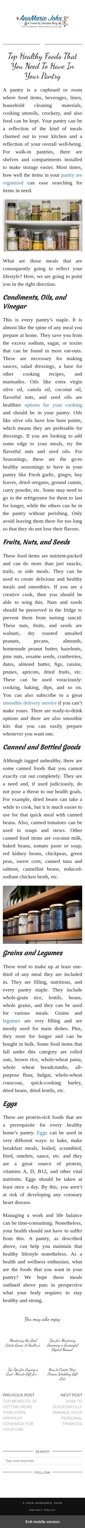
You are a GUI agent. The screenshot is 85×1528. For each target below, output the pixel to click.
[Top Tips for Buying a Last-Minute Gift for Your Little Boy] (22, 1360)
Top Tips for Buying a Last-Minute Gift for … (22, 1372)
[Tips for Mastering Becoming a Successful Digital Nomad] (62, 1331)
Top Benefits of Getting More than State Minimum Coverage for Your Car (20, 1412)
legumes (11, 1021)
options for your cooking (53, 405)
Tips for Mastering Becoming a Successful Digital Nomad (62, 1345)
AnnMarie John (48, 1503)
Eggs (42, 1133)
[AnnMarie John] (42, 21)
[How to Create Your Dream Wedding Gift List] (62, 1360)
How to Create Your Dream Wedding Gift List (62, 1374)
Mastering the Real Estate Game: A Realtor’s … (22, 1345)
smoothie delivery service (30, 703)
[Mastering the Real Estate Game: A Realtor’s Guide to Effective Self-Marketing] (22, 1331)
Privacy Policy (42, 1510)
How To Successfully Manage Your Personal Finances (67, 1409)
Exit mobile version (43, 1521)
